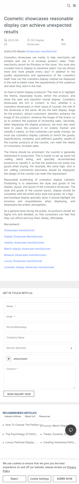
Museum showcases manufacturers (25, 254)
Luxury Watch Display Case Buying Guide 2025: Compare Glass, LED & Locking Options (59, 425)
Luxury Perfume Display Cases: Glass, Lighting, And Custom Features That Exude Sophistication (22, 442)
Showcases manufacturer (41, 51)
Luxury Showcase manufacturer (23, 260)
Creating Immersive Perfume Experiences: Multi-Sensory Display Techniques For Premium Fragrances (59, 442)
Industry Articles (13, 416)
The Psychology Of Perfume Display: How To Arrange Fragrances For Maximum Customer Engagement (22, 434)
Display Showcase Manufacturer (23, 236)
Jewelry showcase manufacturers (24, 242)
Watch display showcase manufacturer (27, 248)
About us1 (30, 416)
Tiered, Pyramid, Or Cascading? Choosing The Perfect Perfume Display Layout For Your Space (59, 434)
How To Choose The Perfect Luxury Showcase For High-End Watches (26, 424)
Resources (44, 416)
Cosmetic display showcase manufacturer (29, 267)
